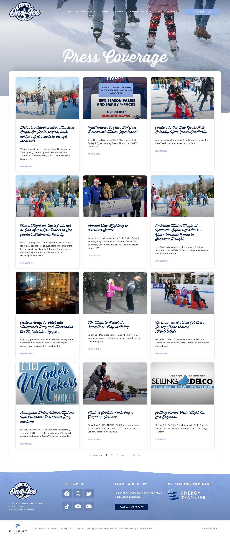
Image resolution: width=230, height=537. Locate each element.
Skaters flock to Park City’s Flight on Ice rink (110, 415)
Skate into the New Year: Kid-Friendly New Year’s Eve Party (181, 130)
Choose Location (80, 11)
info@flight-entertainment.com (22, 509)
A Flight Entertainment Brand (43, 529)
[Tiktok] (67, 506)
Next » (136, 455)
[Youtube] (78, 506)
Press (119, 11)
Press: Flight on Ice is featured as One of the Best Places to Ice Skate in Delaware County (46, 230)
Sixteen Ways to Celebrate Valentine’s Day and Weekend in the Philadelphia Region (46, 327)
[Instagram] (78, 493)
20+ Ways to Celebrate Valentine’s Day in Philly (108, 325)
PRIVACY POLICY (211, 529)
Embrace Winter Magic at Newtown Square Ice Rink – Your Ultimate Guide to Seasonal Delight (178, 232)
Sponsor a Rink (141, 11)
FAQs (105, 11)
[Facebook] (67, 493)
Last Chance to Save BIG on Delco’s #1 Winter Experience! (112, 130)
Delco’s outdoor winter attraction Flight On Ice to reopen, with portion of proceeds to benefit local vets (47, 134)
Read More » (26, 166)
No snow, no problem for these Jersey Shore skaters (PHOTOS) (179, 327)
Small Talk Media (144, 529)
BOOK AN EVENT (168, 11)
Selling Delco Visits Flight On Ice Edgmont (179, 415)
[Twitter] (89, 493)
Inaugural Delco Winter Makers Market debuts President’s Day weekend (47, 417)
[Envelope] (89, 506)
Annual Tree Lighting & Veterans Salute (108, 228)
